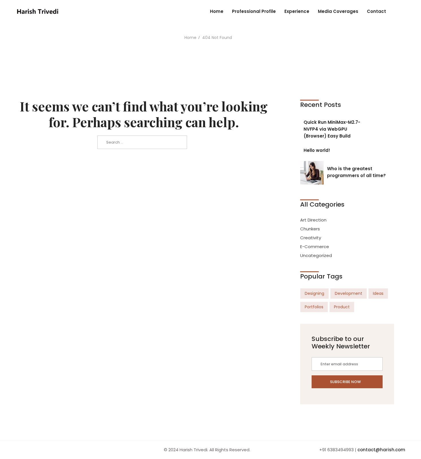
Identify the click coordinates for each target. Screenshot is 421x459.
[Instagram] (34, 450)
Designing (314, 293)
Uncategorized (316, 255)
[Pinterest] (40, 450)
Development (348, 293)
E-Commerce (314, 247)
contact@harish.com (381, 450)
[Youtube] (27, 450)
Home (190, 37)
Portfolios (314, 307)
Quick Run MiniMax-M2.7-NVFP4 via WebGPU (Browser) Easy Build (332, 129)
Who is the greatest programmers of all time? (356, 172)
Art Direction (313, 220)
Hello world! (317, 150)
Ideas (378, 293)
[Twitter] (21, 450)
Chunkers (310, 229)
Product (342, 307)
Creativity (310, 238)
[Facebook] (15, 450)
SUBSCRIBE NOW (346, 382)
